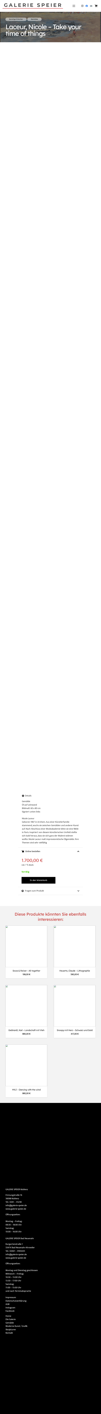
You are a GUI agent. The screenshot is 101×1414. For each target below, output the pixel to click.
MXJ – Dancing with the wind (26, 1089)
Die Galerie (11, 1319)
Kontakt (9, 1333)
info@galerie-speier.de (16, 1205)
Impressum (11, 1297)
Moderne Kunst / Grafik (16, 1326)
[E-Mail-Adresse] (91, 6)
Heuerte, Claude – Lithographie (74, 970)
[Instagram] (82, 6)
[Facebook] (86, 6)
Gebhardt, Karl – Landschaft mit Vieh (26, 1030)
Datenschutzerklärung (16, 1301)
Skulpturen (11, 1329)
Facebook (10, 1311)
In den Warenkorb (38, 880)
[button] (74, 6)
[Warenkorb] (96, 6)
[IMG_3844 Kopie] (32, 6)
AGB (7, 1304)
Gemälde (10, 1323)
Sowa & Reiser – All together (26, 970)
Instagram (10, 1308)
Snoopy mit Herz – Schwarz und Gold (75, 1030)
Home (8, 1316)
